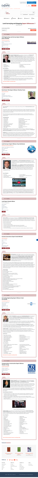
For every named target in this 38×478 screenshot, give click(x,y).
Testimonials (12, 469)
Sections (7, 18)
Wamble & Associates (5, 39)
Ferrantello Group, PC (6, 300)
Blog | (9, 474)
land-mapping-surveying (17, 8)
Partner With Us (21, 469)
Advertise (21, 465)
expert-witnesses (7, 8)
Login (29, 5)
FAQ (11, 467)
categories (11, 8)
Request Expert (21, 466)
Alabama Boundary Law (8, 453)
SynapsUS (33, 30)
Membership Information (14, 466)
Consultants (3, 465)
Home (2, 8)
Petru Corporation (5, 91)
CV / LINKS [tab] (8, 51)
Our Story (12, 464)
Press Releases (12, 465)
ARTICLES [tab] (12, 312)
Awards (12, 468)
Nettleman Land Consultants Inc (7, 145)
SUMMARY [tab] (3, 51)
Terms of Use (30, 464)
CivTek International (5, 366)
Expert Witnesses (4, 464)
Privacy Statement (30, 465)
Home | (6, 474)
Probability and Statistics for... (29, 454)
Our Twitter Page (22, 468)
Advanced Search (31, 14)
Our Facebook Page (22, 467)
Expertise (14, 18)
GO (33, 12)
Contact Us (14, 474)
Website (8, 48)
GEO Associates (4, 238)
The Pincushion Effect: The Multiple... (19, 454)
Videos (2, 468)
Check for (6, 34)
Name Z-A (3, 30)
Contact (20, 464)
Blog (2, 469)
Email (4, 48)
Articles (20, 18)
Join (33, 5)
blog (33, 18)
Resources (27, 18)
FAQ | (11, 474)
